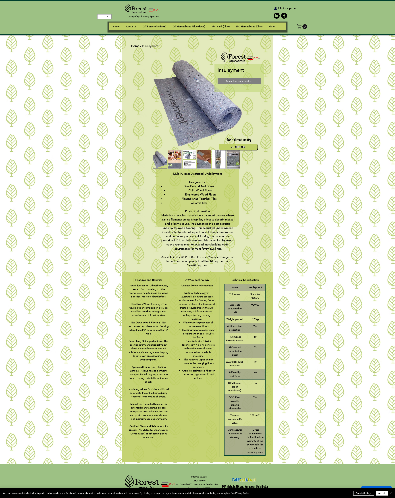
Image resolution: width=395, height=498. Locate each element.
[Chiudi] (391, 493)
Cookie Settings (363, 493)
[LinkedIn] (277, 16)
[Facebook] (284, 16)
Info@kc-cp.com (199, 476)
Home (135, 46)
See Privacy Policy (240, 493)
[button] (302, 26)
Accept (381, 493)
